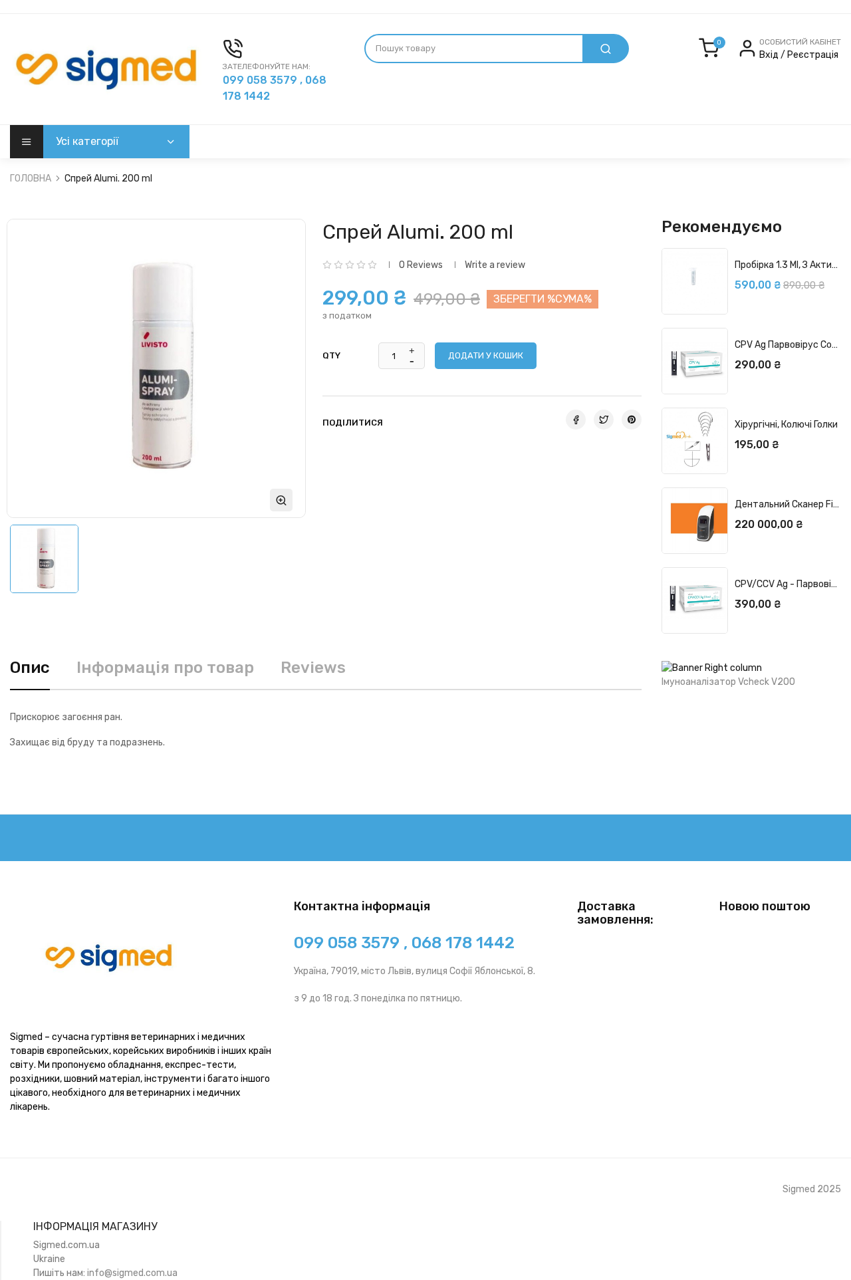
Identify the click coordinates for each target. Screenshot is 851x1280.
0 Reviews (421, 265)
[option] (44, 559)
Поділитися (576, 420)
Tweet (604, 420)
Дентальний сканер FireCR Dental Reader (788, 504)
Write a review (495, 265)
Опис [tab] (30, 667)
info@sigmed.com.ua (132, 1273)
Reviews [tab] (313, 667)
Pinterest (632, 420)
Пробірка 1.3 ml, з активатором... (788, 265)
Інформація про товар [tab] (165, 667)
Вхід (770, 55)
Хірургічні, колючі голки (786, 424)
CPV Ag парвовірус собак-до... (788, 344)
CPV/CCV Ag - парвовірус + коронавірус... (788, 584)
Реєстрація (812, 55)
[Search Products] (605, 48)
